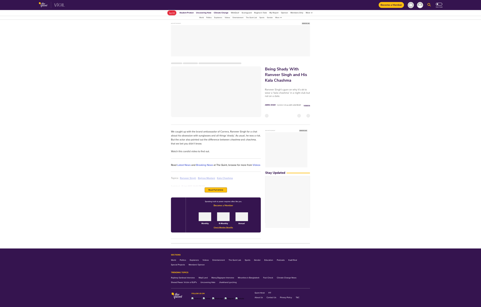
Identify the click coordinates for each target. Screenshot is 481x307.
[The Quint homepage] (43, 5)
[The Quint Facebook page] (196, 298)
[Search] (429, 5)
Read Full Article (215, 190)
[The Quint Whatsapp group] (217, 298)
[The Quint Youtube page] (240, 298)
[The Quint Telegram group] (229, 298)
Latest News (184, 165)
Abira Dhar (270, 105)
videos (256, 165)
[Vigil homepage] (59, 5)
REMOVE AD (306, 23)
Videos (307, 106)
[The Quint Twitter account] (206, 298)
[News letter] (411, 5)
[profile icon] (420, 5)
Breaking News (204, 165)
